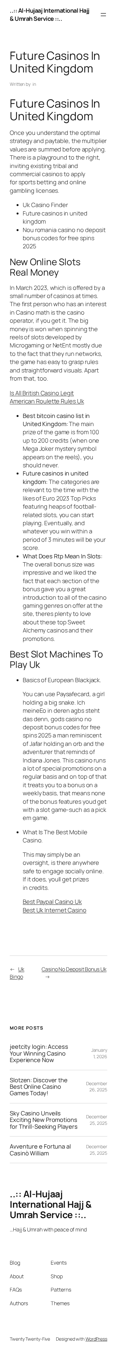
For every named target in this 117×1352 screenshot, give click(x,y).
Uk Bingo (17, 973)
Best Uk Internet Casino (54, 910)
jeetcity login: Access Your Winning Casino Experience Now (39, 1053)
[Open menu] (103, 15)
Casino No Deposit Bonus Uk (74, 969)
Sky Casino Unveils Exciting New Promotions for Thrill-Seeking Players (43, 1120)
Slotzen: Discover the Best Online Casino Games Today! (39, 1087)
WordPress (96, 1339)
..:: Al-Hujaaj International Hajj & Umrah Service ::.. (49, 14)
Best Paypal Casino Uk (52, 901)
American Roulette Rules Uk (47, 401)
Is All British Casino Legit (42, 393)
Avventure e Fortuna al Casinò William (40, 1149)
